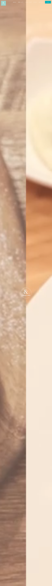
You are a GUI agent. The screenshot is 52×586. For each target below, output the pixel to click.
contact (48, 2)
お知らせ (14, 2)
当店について (20, 2)
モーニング (41, 2)
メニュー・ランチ (28, 2)
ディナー (35, 2)
